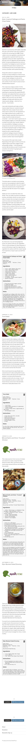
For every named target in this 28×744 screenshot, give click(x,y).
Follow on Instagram (18, 702)
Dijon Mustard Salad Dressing (12, 564)
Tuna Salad (5, 316)
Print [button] (24, 257)
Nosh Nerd (8, 2)
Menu (14, 7)
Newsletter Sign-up (7, 732)
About (3, 727)
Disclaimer (5, 730)
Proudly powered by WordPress (9, 740)
